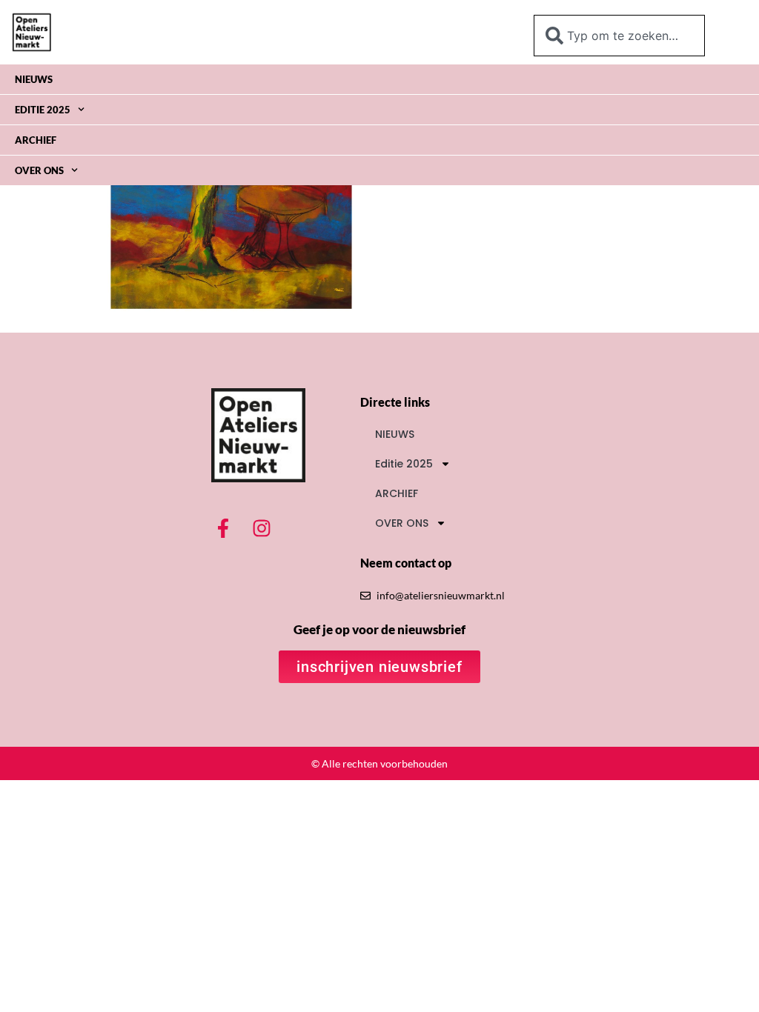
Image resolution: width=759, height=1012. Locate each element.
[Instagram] (261, 528)
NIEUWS (34, 79)
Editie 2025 (42, 110)
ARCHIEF (35, 140)
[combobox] (619, 35)
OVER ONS (39, 170)
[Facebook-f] (223, 528)
